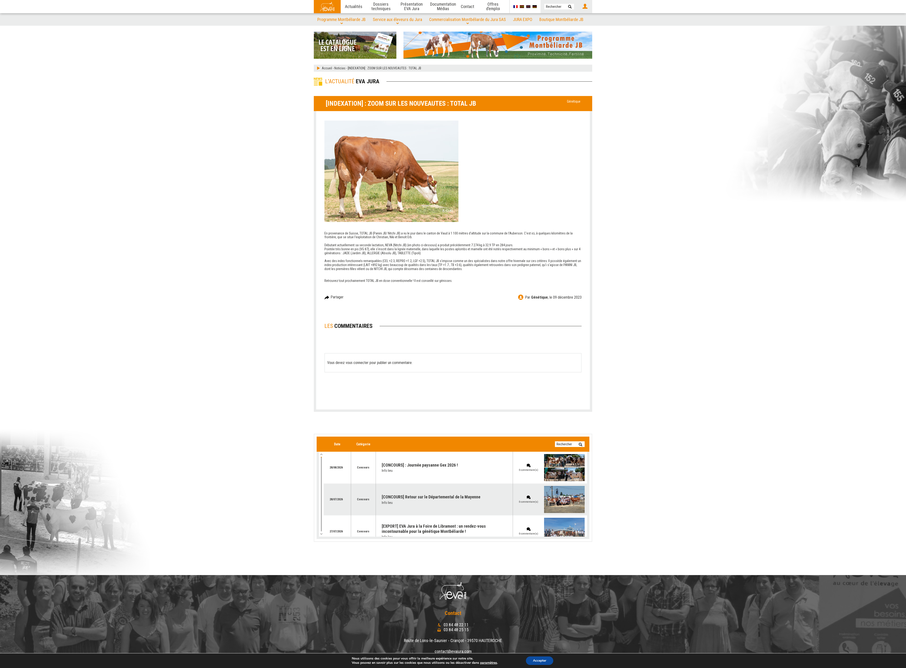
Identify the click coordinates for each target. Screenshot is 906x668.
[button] (570, 6)
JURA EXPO (522, 19)
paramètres (488, 663)
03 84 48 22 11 (456, 624)
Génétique (573, 101)
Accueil (327, 68)
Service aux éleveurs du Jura (397, 19)
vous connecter (357, 362)
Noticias (339, 68)
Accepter (539, 660)
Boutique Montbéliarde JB (561, 19)
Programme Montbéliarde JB (341, 19)
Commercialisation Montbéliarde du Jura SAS (467, 19)
